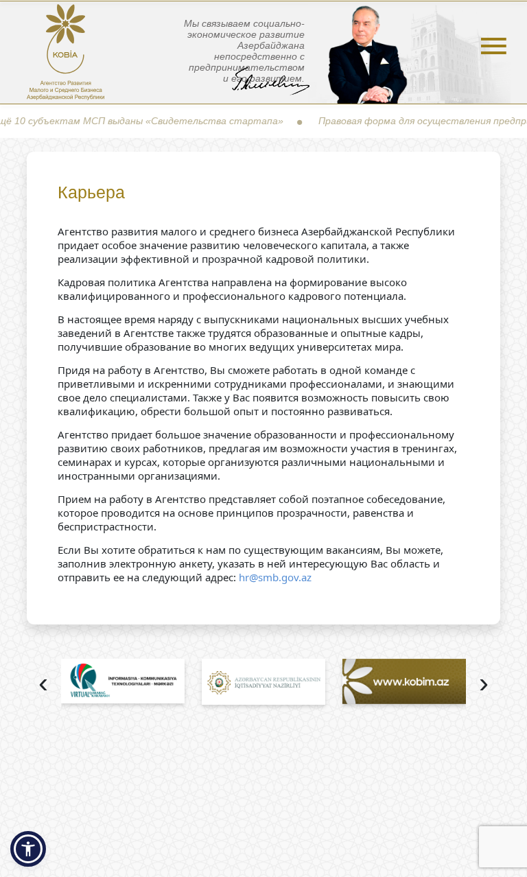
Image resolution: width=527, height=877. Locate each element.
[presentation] (43, 684)
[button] (28, 848)
